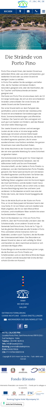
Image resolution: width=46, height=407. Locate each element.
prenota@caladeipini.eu (20, 346)
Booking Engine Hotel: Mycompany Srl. (23, 399)
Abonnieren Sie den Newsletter (25, 319)
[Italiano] (23, 277)
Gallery (23, 307)
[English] (23, 279)
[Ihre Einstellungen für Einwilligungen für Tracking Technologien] (4, 403)
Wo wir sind (23, 304)
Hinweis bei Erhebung (12, 404)
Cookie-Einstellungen (31, 315)
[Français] (23, 282)
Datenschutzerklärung (14, 313)
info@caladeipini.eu (14, 343)
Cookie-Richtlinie (10, 315)
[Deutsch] (23, 285)
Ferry (23, 300)
